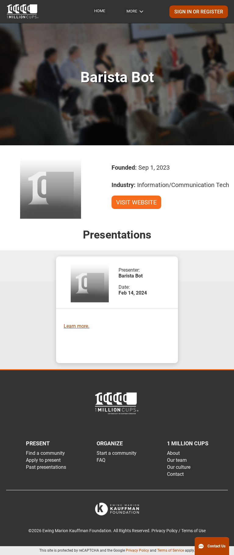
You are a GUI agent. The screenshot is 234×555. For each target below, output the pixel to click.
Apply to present (43, 460)
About (173, 453)
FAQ (101, 460)
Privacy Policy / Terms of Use (178, 530)
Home (99, 11)
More (131, 11)
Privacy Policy (137, 550)
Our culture (178, 467)
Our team (177, 460)
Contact (175, 474)
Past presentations (46, 467)
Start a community (116, 453)
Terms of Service (170, 550)
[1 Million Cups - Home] (23, 11)
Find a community (45, 453)
